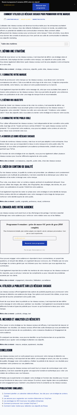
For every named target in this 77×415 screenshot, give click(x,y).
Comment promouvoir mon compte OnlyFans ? (21, 403)
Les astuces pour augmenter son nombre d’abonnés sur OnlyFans (27, 398)
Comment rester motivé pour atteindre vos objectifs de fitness (26, 406)
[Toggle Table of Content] (65, 44)
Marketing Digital (39, 19)
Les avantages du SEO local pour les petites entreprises (23, 401)
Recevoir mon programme (34, 243)
